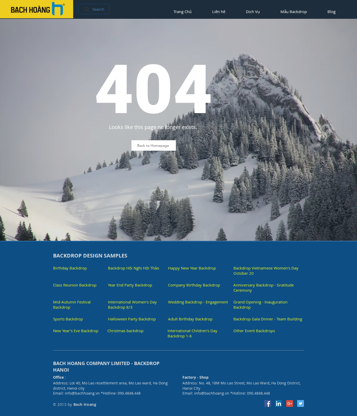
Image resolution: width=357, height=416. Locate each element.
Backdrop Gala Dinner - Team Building (267, 318)
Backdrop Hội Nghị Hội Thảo (133, 268)
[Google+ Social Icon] (289, 403)
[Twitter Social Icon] (300, 403)
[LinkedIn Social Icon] (278, 403)
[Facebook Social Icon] (267, 403)
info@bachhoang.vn (82, 393)
